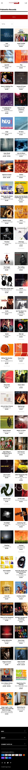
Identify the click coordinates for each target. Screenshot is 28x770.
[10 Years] (21, 123)
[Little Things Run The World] (21, 466)
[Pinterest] (10, 763)
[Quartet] (6, 56)
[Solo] (6, 35)
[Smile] (6, 302)
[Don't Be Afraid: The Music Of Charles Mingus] (21, 562)
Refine (13, 17)
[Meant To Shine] (21, 421)
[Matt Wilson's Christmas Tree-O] (6, 443)
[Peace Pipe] (21, 349)
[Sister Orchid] (21, 653)
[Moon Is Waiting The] (6, 77)
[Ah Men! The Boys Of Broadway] (21, 609)
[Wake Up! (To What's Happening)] (6, 187)
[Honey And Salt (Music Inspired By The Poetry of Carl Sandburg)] (21, 187)
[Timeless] (6, 233)
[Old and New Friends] (6, 397)
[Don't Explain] (6, 562)
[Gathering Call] (21, 514)
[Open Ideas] (21, 376)
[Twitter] (7, 763)
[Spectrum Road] (6, 166)
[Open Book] (6, 144)
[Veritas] (21, 166)
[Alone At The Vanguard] (21, 99)
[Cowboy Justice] (21, 587)
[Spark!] (21, 280)
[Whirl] (21, 211)
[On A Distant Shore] (6, 674)
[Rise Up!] (21, 325)
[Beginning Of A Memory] (21, 674)
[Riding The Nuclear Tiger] (6, 349)
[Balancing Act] (21, 698)
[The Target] (6, 258)
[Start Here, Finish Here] (6, 280)
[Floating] (6, 536)
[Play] (21, 56)
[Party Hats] (6, 376)
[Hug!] (6, 123)
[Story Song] (21, 631)
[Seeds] (6, 325)
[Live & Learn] (6, 466)
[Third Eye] (21, 233)
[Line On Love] (6, 490)
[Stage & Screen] (6, 653)
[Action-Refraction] (6, 631)
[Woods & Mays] (6, 211)
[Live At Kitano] (21, 144)
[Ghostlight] (6, 514)
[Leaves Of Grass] (21, 77)
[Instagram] (4, 763)
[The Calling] (21, 258)
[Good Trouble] (21, 35)
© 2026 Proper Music (6, 767)
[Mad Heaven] (21, 443)
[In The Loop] (21, 490)
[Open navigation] (3, 3)
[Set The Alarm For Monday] (21, 302)
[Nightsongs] (21, 397)
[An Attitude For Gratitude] (6, 99)
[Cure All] (6, 587)
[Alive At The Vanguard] (6, 609)
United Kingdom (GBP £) (7, 752)
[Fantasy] (21, 536)
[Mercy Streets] (6, 421)
